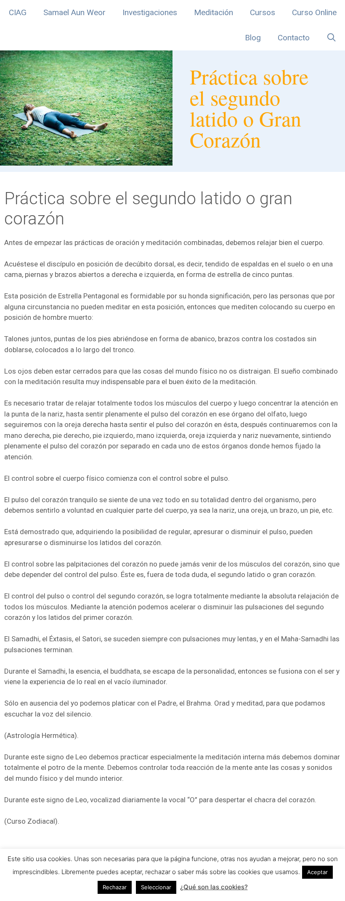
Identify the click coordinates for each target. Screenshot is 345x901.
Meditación (213, 12)
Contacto (294, 37)
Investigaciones (149, 12)
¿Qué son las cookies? (214, 887)
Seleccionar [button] (156, 887)
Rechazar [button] (115, 887)
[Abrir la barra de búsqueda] (331, 37)
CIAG (18, 12)
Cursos (262, 12)
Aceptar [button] (317, 872)
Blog (253, 37)
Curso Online (314, 12)
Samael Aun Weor (74, 12)
